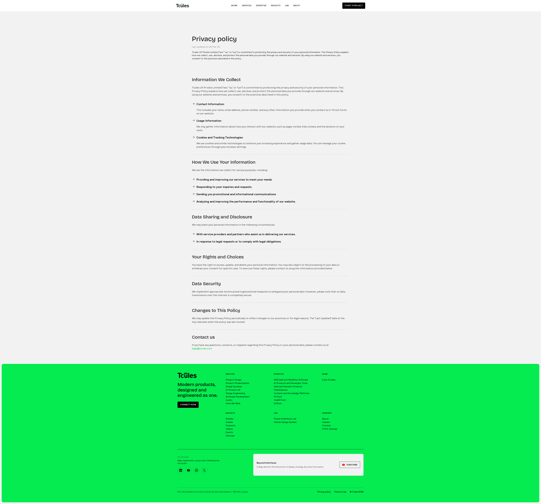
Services (230, 374)
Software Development (238, 396)
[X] (204, 470)
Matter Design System (285, 422)
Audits (229, 400)
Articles (229, 418)
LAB (287, 5)
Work (325, 374)
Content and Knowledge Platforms (292, 393)
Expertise (279, 374)
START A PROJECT (354, 5)
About (325, 418)
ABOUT (296, 5)
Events (229, 432)
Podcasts (230, 425)
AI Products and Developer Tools (290, 383)
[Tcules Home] (182, 5)
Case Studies (328, 379)
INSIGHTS (276, 5)
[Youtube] (188, 470)
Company (327, 413)
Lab (275, 413)
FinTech (278, 396)
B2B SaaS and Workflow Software (291, 379)
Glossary (230, 435)
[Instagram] (196, 470)
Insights (230, 413)
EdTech (278, 403)
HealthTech (280, 400)
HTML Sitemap (329, 429)
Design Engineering (235, 393)
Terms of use (340, 492)
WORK (234, 5)
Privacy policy (324, 492)
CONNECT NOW (188, 404)
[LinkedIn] (181, 470)
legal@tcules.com (202, 348)
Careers (326, 422)
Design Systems (234, 386)
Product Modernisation (237, 383)
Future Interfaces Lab (285, 418)
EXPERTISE (261, 5)
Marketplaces (280, 390)
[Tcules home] (187, 375)
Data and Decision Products (288, 386)
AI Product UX (233, 390)
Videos (229, 429)
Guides (229, 422)
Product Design (233, 379)
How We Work (233, 403)
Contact (326, 425)
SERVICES (246, 5)
